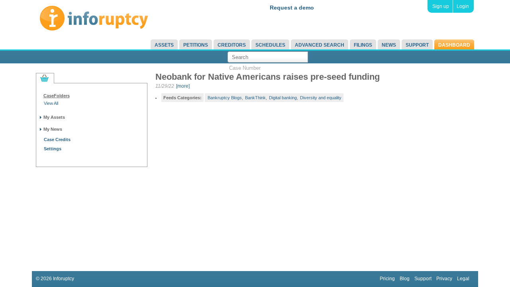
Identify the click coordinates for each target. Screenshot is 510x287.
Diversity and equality (320, 97)
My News (52, 129)
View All (51, 103)
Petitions (195, 45)
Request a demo (292, 7)
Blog (405, 278)
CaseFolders (56, 95)
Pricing (387, 278)
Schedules (270, 45)
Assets (164, 45)
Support (417, 45)
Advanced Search (319, 45)
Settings (52, 148)
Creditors (232, 45)
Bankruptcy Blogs (225, 97)
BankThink (255, 97)
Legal (463, 278)
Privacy (444, 278)
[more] (183, 86)
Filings (363, 45)
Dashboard (454, 45)
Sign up (440, 6)
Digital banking (283, 97)
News (389, 45)
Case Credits (57, 139)
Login (463, 6)
